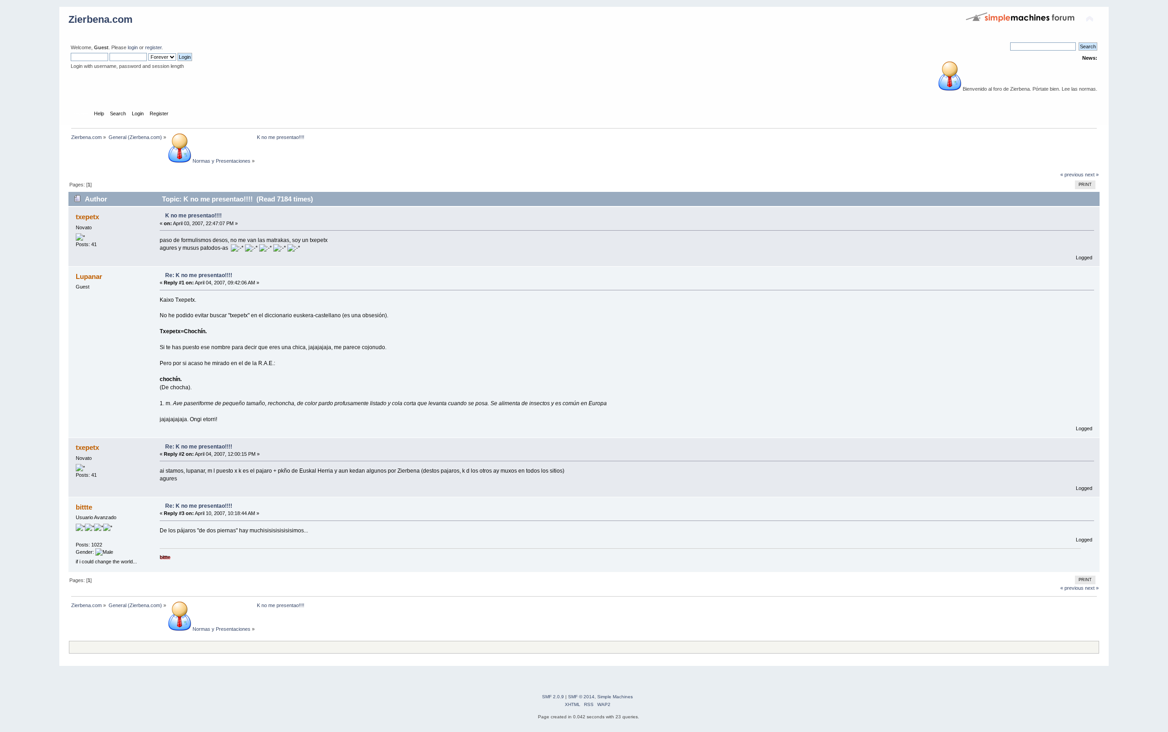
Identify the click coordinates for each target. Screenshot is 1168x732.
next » (1092, 174)
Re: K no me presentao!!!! (198, 275)
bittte (84, 507)
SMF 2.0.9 (553, 696)
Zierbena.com (100, 19)
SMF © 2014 (581, 696)
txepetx (87, 217)
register (153, 47)
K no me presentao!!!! (193, 215)
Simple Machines (615, 696)
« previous (1072, 174)
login (133, 47)
